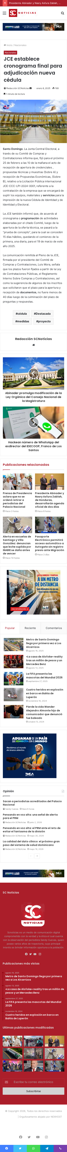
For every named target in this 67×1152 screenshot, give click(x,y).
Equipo (32, 1122)
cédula (22, 313)
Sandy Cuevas (11, 809)
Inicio (9, 45)
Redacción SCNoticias (17, 88)
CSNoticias (11, 1116)
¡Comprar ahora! (34, 1128)
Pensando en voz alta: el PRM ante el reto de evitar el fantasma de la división (32, 829)
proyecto (44, 321)
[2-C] (33, 613)
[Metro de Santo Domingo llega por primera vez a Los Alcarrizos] (13, 644)
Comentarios (54, 628)
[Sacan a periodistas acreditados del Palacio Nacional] (33, 1041)
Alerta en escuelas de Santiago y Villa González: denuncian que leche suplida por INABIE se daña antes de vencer (17, 545)
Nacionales (20, 45)
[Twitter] (31, 954)
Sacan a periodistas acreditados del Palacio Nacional (32, 803)
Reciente (30, 628)
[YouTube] (36, 954)
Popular (10, 628)
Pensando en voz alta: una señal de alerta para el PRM (30, 816)
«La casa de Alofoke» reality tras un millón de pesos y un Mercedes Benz (44, 660)
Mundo (57, 1122)
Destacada (43, 313)
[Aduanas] (29, 777)
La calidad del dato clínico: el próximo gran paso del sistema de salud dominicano (31, 843)
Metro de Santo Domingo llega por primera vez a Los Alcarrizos (43, 643)
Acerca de (20, 1122)
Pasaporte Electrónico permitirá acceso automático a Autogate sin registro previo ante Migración (49, 543)
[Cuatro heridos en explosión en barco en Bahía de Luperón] (13, 694)
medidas (23, 321)
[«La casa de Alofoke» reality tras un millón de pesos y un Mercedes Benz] (13, 661)
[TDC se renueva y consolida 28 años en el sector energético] (12, 1053)
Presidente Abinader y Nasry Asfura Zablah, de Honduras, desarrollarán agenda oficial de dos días (49, 500)
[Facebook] (27, 954)
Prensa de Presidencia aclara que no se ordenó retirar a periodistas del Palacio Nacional (17, 500)
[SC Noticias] (33, 26)
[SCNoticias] (23, 13)
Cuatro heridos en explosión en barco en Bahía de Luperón (44, 693)
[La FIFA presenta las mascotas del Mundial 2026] (13, 678)
